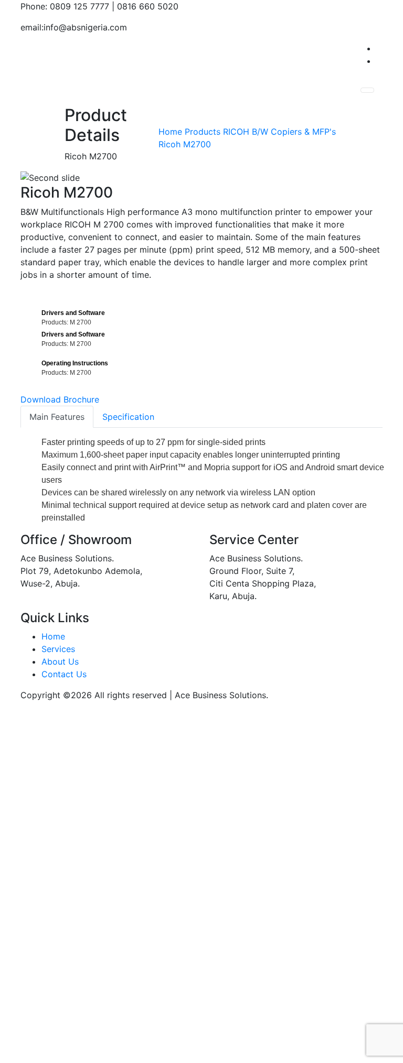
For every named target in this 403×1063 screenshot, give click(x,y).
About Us (60, 661)
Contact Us (64, 674)
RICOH (236, 131)
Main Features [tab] (56, 416)
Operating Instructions (75, 363)
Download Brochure (59, 399)
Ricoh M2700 (184, 144)
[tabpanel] (201, 138)
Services (58, 649)
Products (202, 131)
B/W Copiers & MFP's (294, 131)
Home (170, 131)
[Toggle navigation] (367, 90)
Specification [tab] (128, 416)
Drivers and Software (74, 313)
